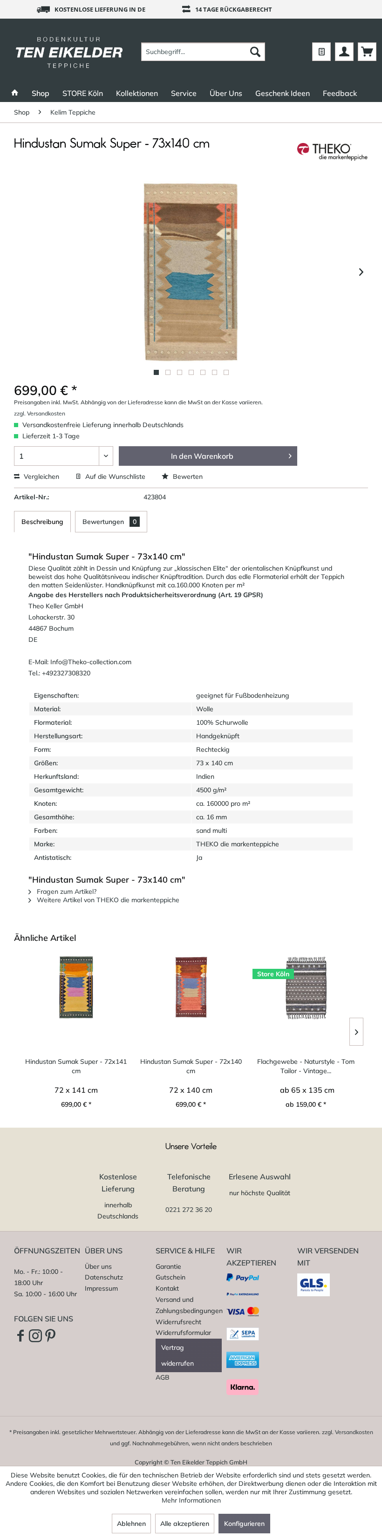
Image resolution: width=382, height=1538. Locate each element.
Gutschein (170, 1277)
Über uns (98, 1266)
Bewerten (187, 476)
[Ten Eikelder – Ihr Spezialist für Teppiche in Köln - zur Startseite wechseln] (69, 51)
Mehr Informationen (191, 1500)
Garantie (168, 1266)
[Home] (15, 93)
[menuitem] (203, 51)
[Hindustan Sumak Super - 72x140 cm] (191, 987)
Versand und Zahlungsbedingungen (189, 1305)
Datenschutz (104, 1277)
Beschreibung (42, 521)
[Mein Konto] (344, 51)
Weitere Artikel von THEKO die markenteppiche (107, 900)
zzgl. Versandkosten (39, 413)
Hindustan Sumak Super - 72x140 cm (191, 1066)
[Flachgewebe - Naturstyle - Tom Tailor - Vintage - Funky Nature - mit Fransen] (306, 987)
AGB (163, 1377)
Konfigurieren (244, 1523)
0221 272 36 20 (188, 1209)
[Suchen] (255, 51)
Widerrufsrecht (178, 1322)
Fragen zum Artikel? (65, 891)
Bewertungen (109, 521)
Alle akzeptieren (184, 1523)
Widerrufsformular (183, 1332)
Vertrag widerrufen (177, 1355)
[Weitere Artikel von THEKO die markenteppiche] (332, 153)
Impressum (101, 1288)
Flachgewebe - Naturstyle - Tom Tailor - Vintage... (306, 1066)
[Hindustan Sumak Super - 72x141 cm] (76, 987)
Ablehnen (131, 1523)
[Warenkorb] (367, 51)
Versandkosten (354, 1432)
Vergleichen (40, 476)
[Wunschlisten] (321, 51)
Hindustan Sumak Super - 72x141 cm (76, 1066)
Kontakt (167, 1288)
